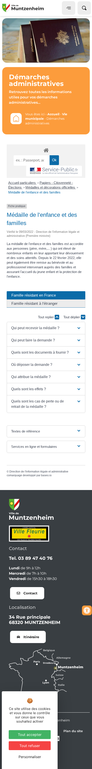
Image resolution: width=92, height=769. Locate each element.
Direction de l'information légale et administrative (38, 471)
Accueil (53, 114)
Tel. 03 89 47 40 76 (30, 558)
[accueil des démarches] (46, 150)
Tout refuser (29, 745)
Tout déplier (72, 317)
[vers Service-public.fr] (54, 171)
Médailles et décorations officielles (50, 187)
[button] (46, 328)
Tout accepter (30, 734)
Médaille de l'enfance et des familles (34, 192)
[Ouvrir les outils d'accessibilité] (87, 610)
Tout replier (46, 317)
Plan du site (73, 731)
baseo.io (46, 475)
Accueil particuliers (22, 183)
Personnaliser (30, 757)
